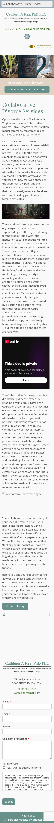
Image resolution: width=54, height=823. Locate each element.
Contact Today (15, 606)
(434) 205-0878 (12, 29)
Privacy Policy (27, 815)
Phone (6, 726)
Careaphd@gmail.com (37, 29)
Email (6, 714)
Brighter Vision (41, 819)
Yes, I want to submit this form (23, 767)
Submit (9, 801)
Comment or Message (15, 738)
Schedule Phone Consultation (27, 89)
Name (6, 701)
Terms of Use (11, 763)
